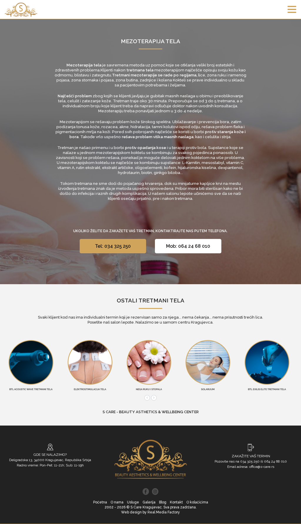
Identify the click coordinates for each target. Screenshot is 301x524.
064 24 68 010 (275, 461)
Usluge (133, 502)
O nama (117, 502)
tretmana (83, 183)
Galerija (149, 502)
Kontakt (176, 502)
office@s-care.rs (261, 467)
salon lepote (122, 322)
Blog (162, 502)
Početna (100, 502)
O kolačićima (197, 502)
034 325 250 (250, 461)
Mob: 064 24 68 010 (188, 246)
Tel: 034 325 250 (113, 246)
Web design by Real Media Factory (150, 512)
